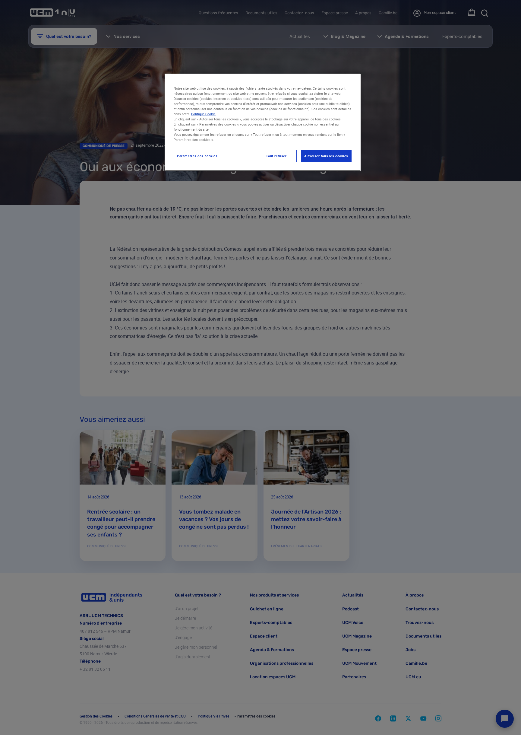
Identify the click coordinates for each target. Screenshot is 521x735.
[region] (263, 122)
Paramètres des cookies (197, 156)
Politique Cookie (203, 114)
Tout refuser (276, 156)
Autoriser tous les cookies (326, 156)
